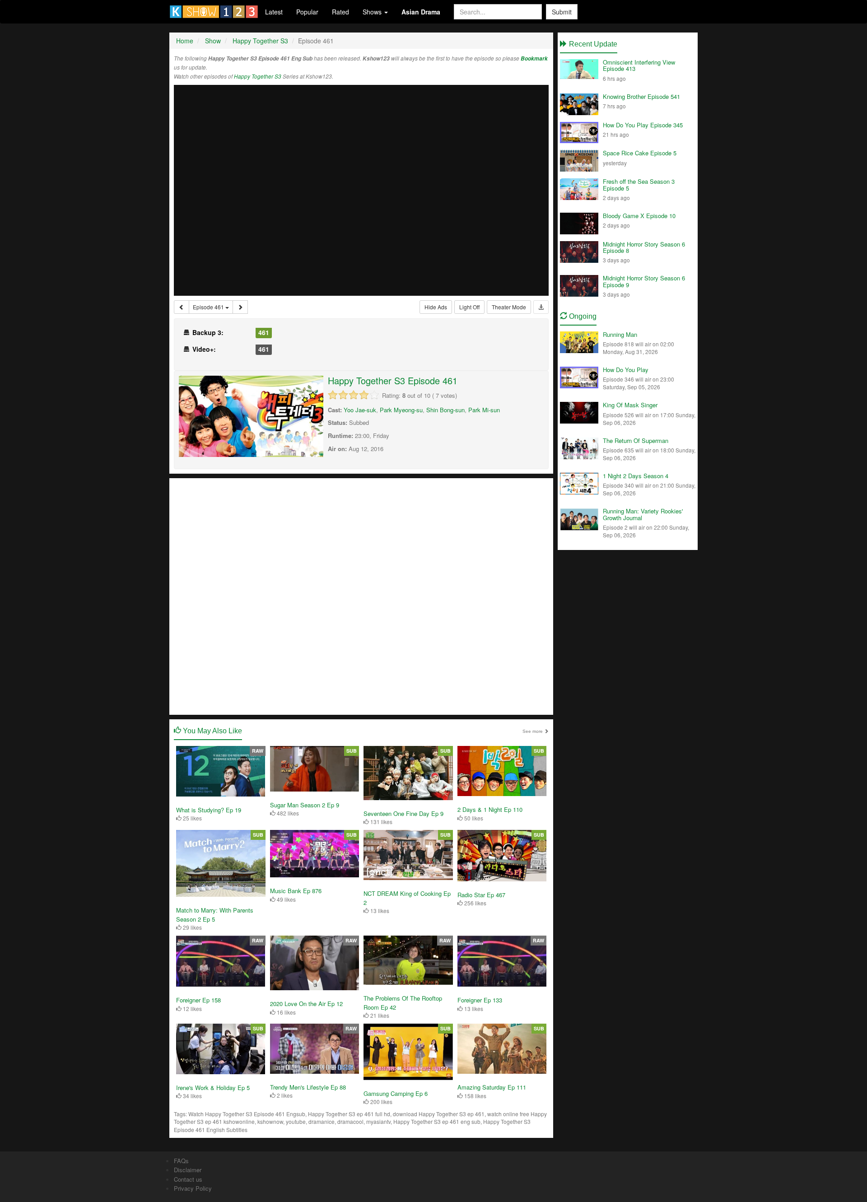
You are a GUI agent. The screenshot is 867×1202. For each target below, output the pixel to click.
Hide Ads (435, 307)
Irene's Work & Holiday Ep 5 (213, 1087)
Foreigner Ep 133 (479, 1000)
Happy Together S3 (257, 76)
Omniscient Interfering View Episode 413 (639, 65)
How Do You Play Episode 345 (643, 125)
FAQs (181, 1160)
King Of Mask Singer (630, 405)
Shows (373, 11)
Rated (340, 11)
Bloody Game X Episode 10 (639, 215)
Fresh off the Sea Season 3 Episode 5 (639, 184)
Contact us (188, 1179)
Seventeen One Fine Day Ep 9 (403, 813)
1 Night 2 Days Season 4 (635, 475)
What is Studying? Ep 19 (208, 810)
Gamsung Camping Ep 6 (396, 1093)
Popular (307, 11)
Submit (562, 11)
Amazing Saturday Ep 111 (491, 1087)
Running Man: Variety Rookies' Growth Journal (643, 514)
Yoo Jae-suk (360, 409)
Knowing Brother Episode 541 (641, 96)
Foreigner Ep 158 (198, 1000)
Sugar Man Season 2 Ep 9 (304, 805)
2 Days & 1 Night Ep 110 (489, 809)
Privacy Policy (193, 1188)
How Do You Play (625, 369)
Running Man (620, 334)
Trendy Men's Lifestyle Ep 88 (308, 1087)
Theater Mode (509, 307)
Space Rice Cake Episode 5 (639, 153)
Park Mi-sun (484, 409)
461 (263, 332)
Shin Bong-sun (445, 409)
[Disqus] (361, 595)
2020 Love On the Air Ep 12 (306, 1003)
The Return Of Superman (635, 440)
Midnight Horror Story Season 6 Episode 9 (644, 281)
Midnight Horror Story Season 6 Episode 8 (644, 247)
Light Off (469, 307)
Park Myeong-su (401, 409)
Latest (274, 11)
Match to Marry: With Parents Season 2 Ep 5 (214, 914)
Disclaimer (187, 1169)
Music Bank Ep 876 (296, 890)
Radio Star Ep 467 (481, 894)
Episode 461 (209, 307)
